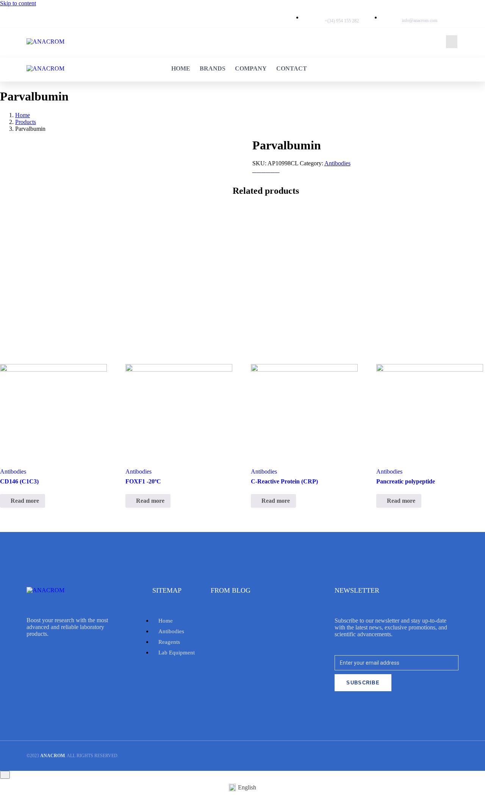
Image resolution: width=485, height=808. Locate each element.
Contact (345, 41)
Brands (266, 41)
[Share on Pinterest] (268, 170)
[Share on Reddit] (277, 170)
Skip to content (18, 3)
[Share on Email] (254, 170)
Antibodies (337, 163)
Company (304, 41)
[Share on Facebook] (259, 170)
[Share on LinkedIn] (273, 170)
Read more (25, 500)
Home (234, 41)
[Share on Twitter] (263, 170)
